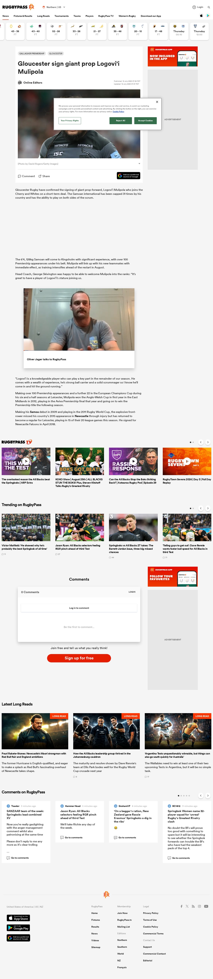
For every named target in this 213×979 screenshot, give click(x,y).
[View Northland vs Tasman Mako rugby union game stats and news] (138, 31)
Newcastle (81, 416)
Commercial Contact (154, 953)
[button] (35, 745)
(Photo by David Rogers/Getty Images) (38, 163)
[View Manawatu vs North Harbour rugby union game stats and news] (35, 31)
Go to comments (18, 857)
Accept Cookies (145, 120)
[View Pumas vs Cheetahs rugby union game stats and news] (56, 31)
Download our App (151, 16)
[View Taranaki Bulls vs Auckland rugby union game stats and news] (179, 31)
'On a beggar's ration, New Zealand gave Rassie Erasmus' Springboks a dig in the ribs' (133, 816)
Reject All (120, 120)
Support (147, 947)
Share (46, 176)
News (5, 16)
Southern (122, 947)
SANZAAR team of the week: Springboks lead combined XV (25, 814)
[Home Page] (18, 7)
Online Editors (32, 82)
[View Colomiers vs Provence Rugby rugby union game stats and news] (199, 31)
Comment (28, 176)
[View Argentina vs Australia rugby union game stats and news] (97, 31)
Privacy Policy (150, 913)
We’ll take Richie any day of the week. (77, 826)
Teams (77, 16)
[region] (108, 114)
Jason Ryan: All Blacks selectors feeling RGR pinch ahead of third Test (78, 814)
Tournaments (62, 16)
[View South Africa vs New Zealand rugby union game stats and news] (76, 31)
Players (89, 16)
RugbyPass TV (106, 16)
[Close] (157, 102)
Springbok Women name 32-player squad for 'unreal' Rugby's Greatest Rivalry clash (186, 816)
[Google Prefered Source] (126, 176)
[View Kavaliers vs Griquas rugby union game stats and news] (158, 31)
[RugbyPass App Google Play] (37, 928)
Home (94, 913)
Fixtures (95, 920)
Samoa (34, 412)
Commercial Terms (153, 933)
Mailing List (123, 926)
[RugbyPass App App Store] (37, 918)
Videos (95, 940)
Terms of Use (150, 920)
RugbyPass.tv (124, 920)
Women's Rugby (127, 16)
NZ (119, 960)
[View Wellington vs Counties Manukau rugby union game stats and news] (117, 31)
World (120, 953)
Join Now (122, 913)
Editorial (147, 960)
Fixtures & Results (23, 16)
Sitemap (95, 947)
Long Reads (43, 16)
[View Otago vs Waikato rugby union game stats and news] (15, 31)
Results (95, 926)
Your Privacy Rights (70, 120)
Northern (122, 940)
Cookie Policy (150, 926)
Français (121, 967)
